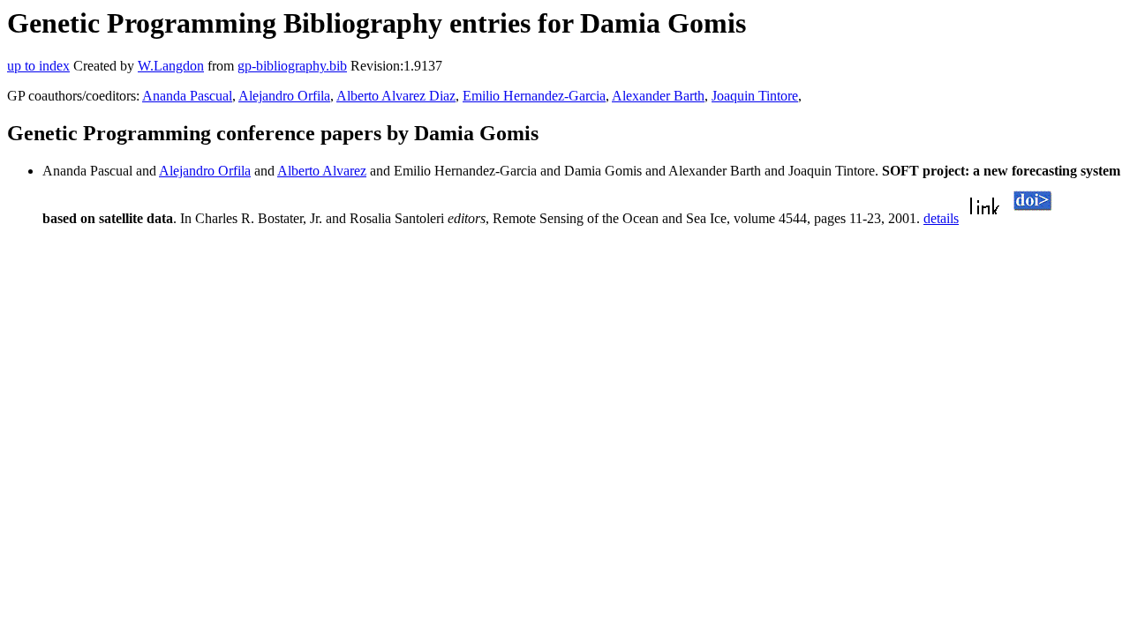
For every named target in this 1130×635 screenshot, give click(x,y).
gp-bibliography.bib (292, 65)
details (941, 218)
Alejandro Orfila (284, 95)
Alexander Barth (658, 95)
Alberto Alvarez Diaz (396, 95)
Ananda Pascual (187, 95)
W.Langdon (171, 65)
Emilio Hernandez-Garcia (534, 95)
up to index (38, 65)
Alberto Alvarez (321, 170)
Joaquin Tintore (755, 95)
